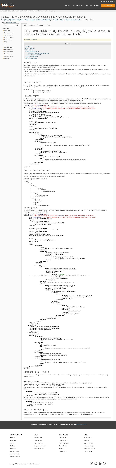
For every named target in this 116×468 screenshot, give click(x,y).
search (14, 22)
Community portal (9, 33)
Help (5, 41)
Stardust (28, 39)
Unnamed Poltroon (81, 424)
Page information (9, 47)
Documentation (63, 440)
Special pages (8, 54)
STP (25, 39)
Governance (13, 448)
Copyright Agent (38, 443)
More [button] (96, 5)
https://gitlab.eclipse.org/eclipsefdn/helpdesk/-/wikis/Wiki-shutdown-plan (41, 19)
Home (2, 10)
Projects (67, 5)
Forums (61, 448)
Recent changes (8, 37)
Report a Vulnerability (90, 448)
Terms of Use (38, 440)
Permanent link (8, 49)
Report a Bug (62, 437)
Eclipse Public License (40, 445)
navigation (9, 22)
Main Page (7, 30)
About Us (12, 437)
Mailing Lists (62, 445)
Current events (8, 35)
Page (24, 25)
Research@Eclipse (89, 445)
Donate (12, 443)
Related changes (9, 56)
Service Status (88, 451)
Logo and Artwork (14, 454)
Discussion (32, 25)
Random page (8, 39)
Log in (103, 1)
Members (89, 5)
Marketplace (62, 451)
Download (109, 5)
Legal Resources (39, 448)
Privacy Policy (38, 437)
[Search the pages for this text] (17, 25)
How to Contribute (64, 443)
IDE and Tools (87, 437)
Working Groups (78, 5)
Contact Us (13, 440)
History (49, 25)
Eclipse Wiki (7, 10)
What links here (8, 58)
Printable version (9, 51)
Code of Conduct (14, 451)
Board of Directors (15, 456)
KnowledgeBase (34, 39)
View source (40, 25)
